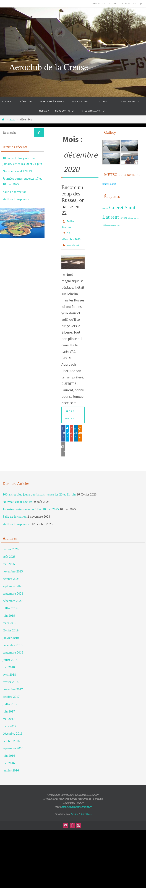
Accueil (113, 3)
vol (118, 225)
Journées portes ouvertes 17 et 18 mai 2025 (31, 504)
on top (137, 218)
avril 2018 (9, 669)
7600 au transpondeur (17, 199)
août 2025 (9, 551)
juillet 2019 (10, 603)
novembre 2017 (13, 684)
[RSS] (78, 820)
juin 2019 (9, 610)
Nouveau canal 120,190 (18, 171)
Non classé (73, 240)
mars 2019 (9, 618)
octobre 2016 (11, 736)
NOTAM (123, 218)
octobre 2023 (11, 573)
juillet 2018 (10, 655)
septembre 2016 (13, 743)
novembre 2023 (13, 566)
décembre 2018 (12, 640)
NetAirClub (98, 3)
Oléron (130, 218)
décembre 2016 (12, 728)
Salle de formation (15, 191)
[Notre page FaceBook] (72, 820)
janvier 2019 (11, 632)
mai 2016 (9, 758)
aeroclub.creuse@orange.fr (76, 801)
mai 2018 (9, 662)
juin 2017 (9, 706)
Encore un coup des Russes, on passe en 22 (73, 200)
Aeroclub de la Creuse (48, 67)
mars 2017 (9, 721)
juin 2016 (9, 750)
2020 (12, 119)
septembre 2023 (13, 581)
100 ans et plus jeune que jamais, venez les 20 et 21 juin (39, 489)
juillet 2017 (10, 699)
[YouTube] (65, 820)
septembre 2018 (13, 647)
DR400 (105, 209)
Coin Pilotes (129, 3)
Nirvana (74, 808)
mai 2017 (9, 714)
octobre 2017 (11, 691)
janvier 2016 (11, 765)
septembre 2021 (13, 588)
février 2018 (11, 677)
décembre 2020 (12, 596)
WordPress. (86, 808)
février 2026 (11, 544)
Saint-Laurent (109, 184)
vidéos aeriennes (109, 225)
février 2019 (11, 625)
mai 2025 (9, 559)
